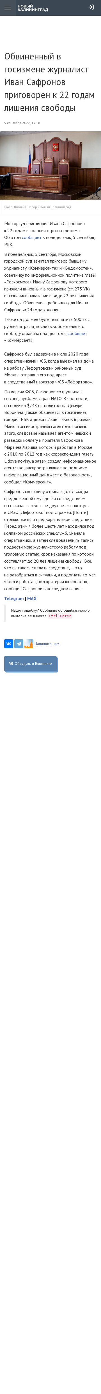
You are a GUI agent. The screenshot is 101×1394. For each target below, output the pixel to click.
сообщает (32, 237)
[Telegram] (18, 643)
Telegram (14, 598)
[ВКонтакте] (8, 643)
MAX (31, 598)
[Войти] (91, 7)
